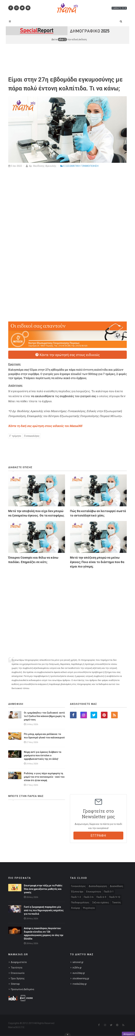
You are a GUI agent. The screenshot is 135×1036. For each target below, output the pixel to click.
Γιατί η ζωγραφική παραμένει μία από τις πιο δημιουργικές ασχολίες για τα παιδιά (44, 910)
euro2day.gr (79, 973)
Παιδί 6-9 (101, 897)
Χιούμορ (75, 908)
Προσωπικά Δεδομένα (22, 989)
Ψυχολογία (89, 908)
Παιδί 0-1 (109, 891)
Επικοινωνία (17, 973)
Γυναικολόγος (32, 435)
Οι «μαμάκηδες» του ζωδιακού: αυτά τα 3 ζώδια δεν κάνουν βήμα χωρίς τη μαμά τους (44, 716)
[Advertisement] (67, 607)
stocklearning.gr (81, 978)
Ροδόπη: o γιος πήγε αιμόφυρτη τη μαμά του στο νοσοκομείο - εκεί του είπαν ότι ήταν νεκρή (44, 777)
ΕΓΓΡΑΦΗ (98, 836)
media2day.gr (80, 984)
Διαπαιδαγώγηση (98, 886)
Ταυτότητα (16, 967)
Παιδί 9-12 (114, 897)
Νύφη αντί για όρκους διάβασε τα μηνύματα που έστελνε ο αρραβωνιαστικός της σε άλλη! (42, 755)
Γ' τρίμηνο (15, 435)
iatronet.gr (78, 962)
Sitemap (15, 984)
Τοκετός (116, 902)
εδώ (61, 39)
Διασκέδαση (116, 886)
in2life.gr (77, 967)
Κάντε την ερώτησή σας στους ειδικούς (69, 355)
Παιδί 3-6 (89, 897)
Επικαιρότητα (93, 891)
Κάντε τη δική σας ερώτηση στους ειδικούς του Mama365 (45, 426)
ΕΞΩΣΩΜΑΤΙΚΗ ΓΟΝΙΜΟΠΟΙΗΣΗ (80, 165)
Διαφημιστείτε (19, 962)
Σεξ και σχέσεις (100, 902)
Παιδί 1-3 (76, 897)
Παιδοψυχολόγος (80, 902)
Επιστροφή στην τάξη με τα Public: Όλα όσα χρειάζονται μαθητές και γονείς (43, 889)
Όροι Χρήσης (18, 978)
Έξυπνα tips (77, 891)
